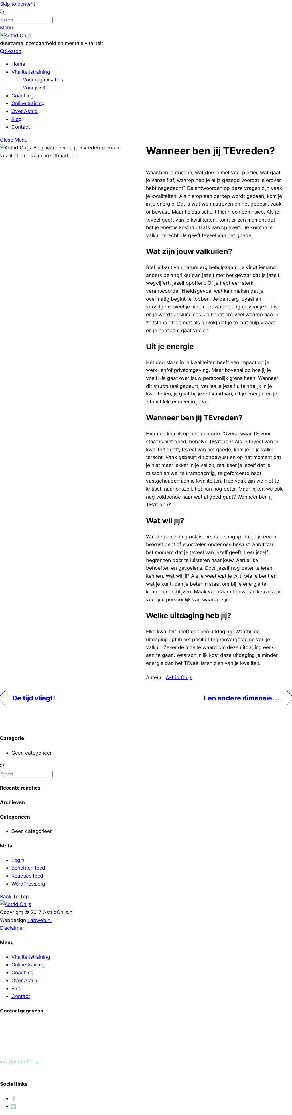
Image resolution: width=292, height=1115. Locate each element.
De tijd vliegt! (33, 698)
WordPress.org (28, 884)
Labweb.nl (39, 920)
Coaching (22, 96)
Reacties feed (27, 876)
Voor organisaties (43, 80)
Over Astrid (24, 111)
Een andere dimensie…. (242, 698)
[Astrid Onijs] (15, 35)
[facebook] (13, 1098)
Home (18, 64)
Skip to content (17, 4)
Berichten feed (28, 868)
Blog (16, 119)
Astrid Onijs (179, 677)
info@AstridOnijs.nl (22, 1062)
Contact (20, 127)
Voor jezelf (35, 88)
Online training (28, 103)
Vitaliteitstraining (30, 72)
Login (17, 860)
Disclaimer (12, 928)
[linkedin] (13, 1106)
